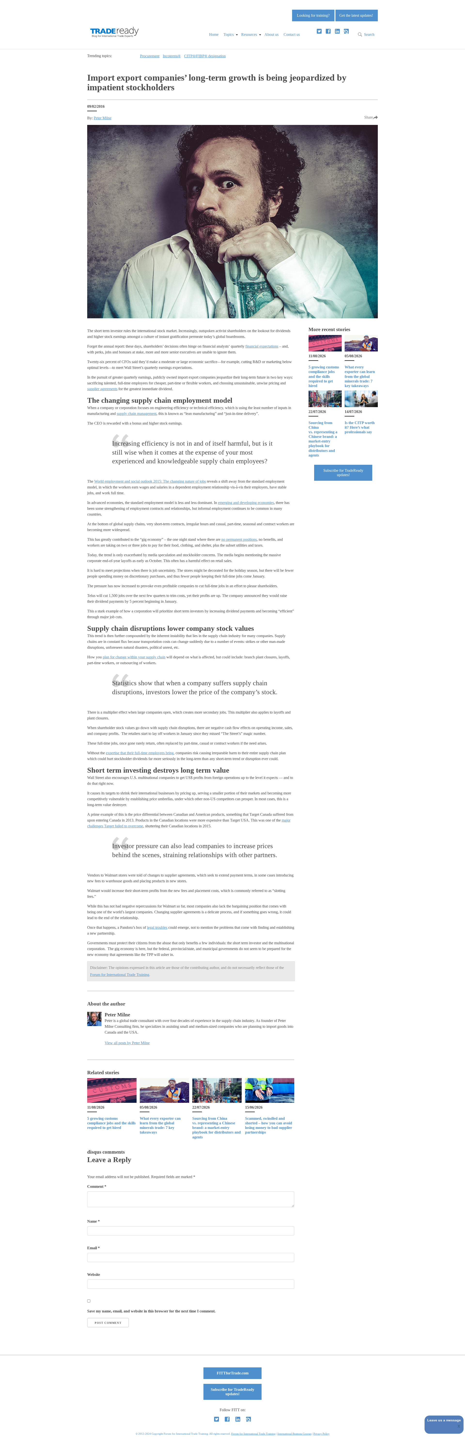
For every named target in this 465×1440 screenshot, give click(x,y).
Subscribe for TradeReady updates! (343, 472)
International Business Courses (294, 1433)
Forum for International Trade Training (119, 975)
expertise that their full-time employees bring (140, 753)
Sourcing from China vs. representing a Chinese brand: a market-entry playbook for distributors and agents (216, 1127)
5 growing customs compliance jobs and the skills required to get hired (111, 1123)
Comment (96, 1186)
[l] (337, 31)
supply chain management (136, 413)
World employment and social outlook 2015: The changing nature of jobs (150, 481)
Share (368, 117)
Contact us (292, 34)
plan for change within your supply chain (134, 657)
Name (93, 1221)
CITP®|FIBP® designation (205, 56)
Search (369, 34)
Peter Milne (102, 118)
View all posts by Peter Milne (127, 1043)
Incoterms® (172, 56)
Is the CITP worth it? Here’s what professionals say (360, 427)
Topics (229, 34)
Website (93, 1274)
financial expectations (261, 346)
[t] (319, 31)
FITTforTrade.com (232, 1373)
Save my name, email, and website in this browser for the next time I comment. (151, 1311)
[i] (346, 31)
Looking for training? (313, 15)
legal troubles (157, 927)
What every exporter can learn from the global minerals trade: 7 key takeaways (360, 376)
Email (93, 1248)
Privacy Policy (321, 1433)
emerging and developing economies (246, 503)
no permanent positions (239, 539)
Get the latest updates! (356, 15)
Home (213, 34)
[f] (328, 31)
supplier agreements (102, 389)
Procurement (149, 56)
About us (271, 34)
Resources (249, 34)
